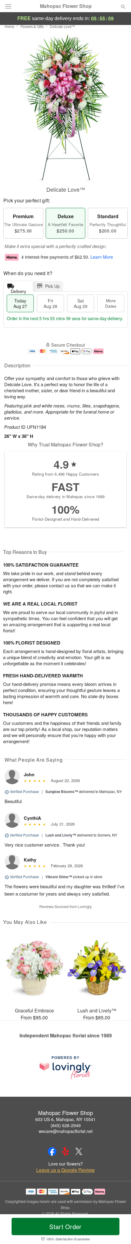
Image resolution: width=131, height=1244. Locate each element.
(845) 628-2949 (66, 1125)
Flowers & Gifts (32, 26)
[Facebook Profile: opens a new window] (52, 1151)
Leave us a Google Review (65, 1170)
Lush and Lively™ (60, 835)
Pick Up (52, 286)
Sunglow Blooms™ (61, 791)
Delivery (18, 290)
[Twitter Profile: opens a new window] (79, 1151)
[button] (118, 1230)
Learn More (101, 257)
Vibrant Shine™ (58, 876)
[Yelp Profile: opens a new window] (65, 1151)
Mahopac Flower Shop (66, 6)
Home (9, 26)
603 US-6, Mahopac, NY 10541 (65, 1119)
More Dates (110, 303)
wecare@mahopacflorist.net (66, 1131)
